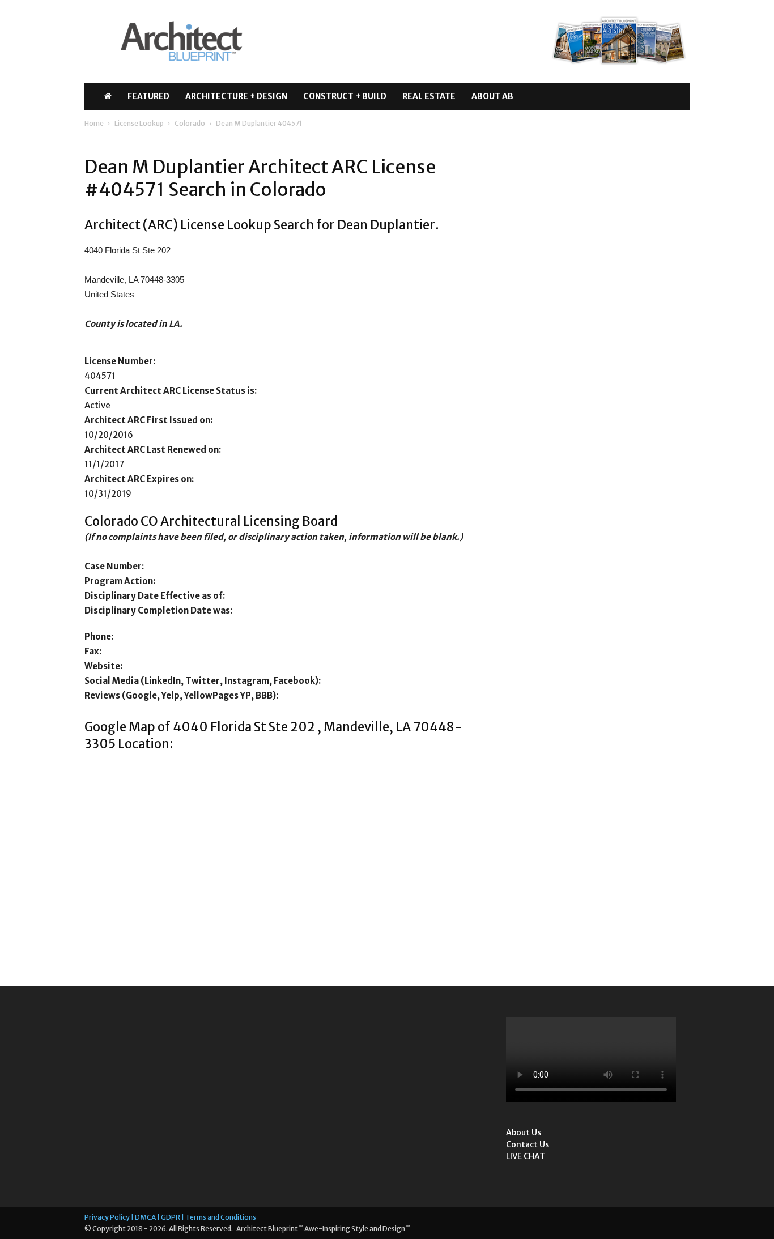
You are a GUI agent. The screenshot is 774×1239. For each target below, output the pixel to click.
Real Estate (429, 96)
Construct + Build (344, 96)
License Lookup (139, 123)
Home (94, 123)
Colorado (190, 123)
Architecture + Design (236, 96)
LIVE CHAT (525, 1156)
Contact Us (527, 1144)
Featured (148, 96)
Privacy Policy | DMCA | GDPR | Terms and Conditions (170, 1217)
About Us (523, 1132)
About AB (492, 96)
